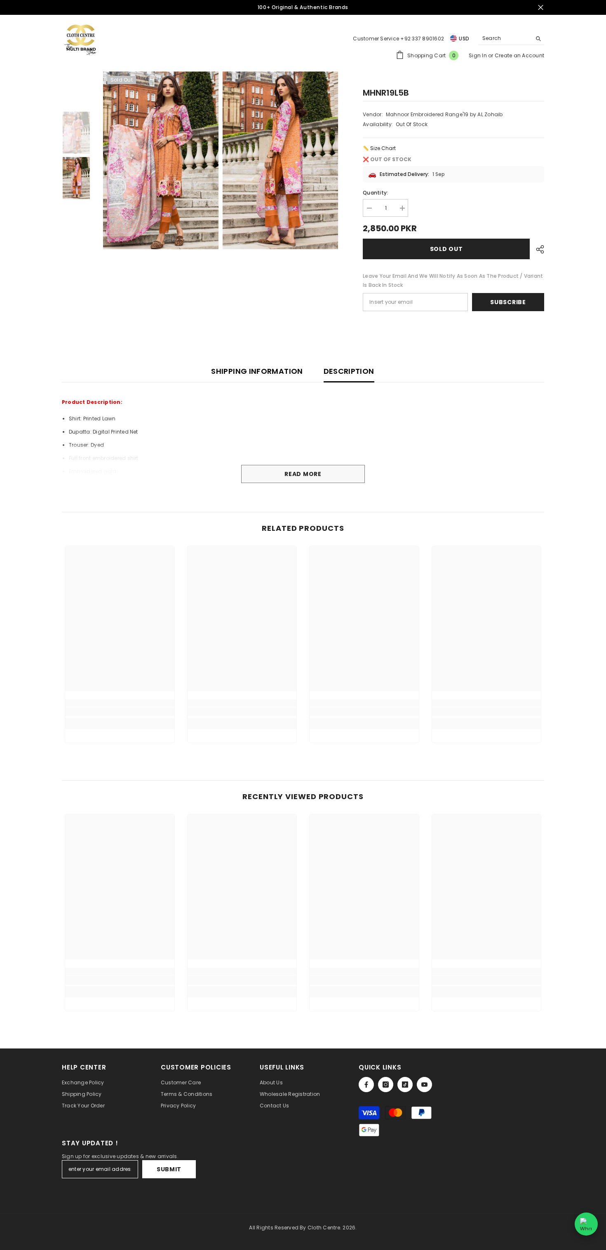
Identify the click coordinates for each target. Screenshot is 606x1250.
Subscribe (508, 302)
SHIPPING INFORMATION (257, 371)
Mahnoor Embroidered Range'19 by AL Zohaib (444, 114)
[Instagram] (385, 1084)
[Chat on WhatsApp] (586, 1224)
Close (540, 7)
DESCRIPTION (349, 371)
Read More (302, 474)
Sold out (446, 249)
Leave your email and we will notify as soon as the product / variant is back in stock (453, 280)
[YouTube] (424, 1084)
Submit (169, 1169)
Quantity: (375, 192)
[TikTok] (405, 1084)
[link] (119, 711)
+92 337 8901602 (422, 38)
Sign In (478, 55)
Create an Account (519, 55)
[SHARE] (537, 249)
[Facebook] (366, 1084)
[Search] (511, 38)
